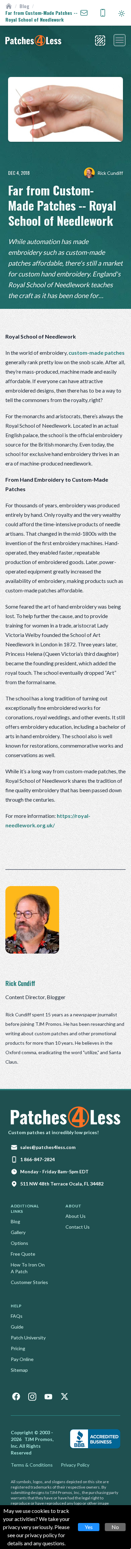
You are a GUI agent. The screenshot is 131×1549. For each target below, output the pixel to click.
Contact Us (78, 1227)
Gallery (18, 1232)
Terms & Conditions (32, 1465)
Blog (24, 5)
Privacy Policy (75, 1465)
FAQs (17, 1316)
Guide (17, 1327)
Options (19, 1243)
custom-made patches (97, 352)
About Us (76, 1216)
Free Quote (23, 1254)
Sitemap (19, 1370)
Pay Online (22, 1359)
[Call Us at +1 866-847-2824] (103, 13)
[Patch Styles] (100, 40)
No (115, 1527)
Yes (89, 1527)
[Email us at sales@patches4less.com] (84, 13)
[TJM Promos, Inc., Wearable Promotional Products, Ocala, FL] (95, 1438)
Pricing (18, 1348)
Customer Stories (29, 1282)
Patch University (28, 1337)
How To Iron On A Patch (28, 1268)
